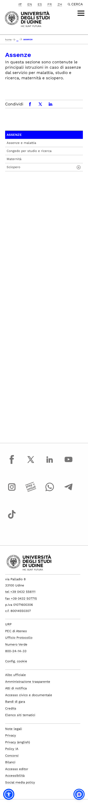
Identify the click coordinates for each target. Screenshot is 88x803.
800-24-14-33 (15, 651)
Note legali (13, 729)
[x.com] (30, 463)
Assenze (14, 135)
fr (49, 4)
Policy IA (11, 749)
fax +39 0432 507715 (21, 598)
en (29, 4)
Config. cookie (16, 661)
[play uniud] (30, 491)
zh (59, 4)
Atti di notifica (16, 688)
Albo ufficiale (15, 675)
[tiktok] (11, 518)
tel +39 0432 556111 (20, 592)
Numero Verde (16, 644)
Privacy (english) (17, 742)
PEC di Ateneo (16, 631)
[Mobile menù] (80, 13)
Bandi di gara (15, 702)
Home (8, 39)
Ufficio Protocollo (18, 638)
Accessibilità (15, 775)
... (17, 40)
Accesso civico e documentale (28, 695)
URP (8, 624)
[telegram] (68, 491)
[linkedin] (49, 463)
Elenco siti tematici (20, 715)
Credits (10, 708)
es (40, 4)
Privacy (10, 735)
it (20, 4)
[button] (8, 794)
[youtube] (68, 463)
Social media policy (20, 782)
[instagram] (11, 491)
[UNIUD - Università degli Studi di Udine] (27, 18)
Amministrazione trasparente (27, 682)
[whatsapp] (49, 491)
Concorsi (12, 756)
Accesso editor (16, 769)
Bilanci (10, 762)
